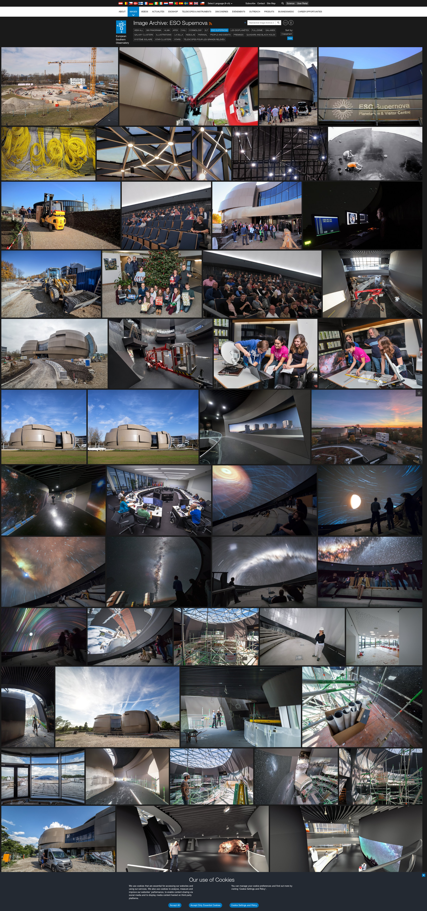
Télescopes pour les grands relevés (204, 39)
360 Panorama (153, 30)
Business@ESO (286, 11)
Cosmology (195, 30)
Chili (183, 30)
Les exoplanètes (240, 30)
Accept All (175, 905)
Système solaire (143, 39)
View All (138, 30)
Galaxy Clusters (143, 35)
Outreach (254, 11)
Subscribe (250, 3)
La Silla (178, 35)
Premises (239, 35)
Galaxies (270, 30)
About (122, 11)
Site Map (271, 3)
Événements (238, 11)
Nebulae (190, 35)
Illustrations (163, 35)
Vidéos (144, 11)
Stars (177, 39)
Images (133, 11)
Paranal (202, 35)
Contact (261, 3)
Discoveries (221, 11)
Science (290, 3)
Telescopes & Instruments (196, 11)
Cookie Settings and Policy (244, 905)
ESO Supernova (219, 30)
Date (290, 38)
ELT (206, 30)
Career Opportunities (310, 11)
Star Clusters (163, 39)
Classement (287, 34)
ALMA (167, 30)
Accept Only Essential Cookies (205, 905)
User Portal (302, 3)
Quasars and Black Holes (261, 35)
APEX (175, 30)
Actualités (158, 11)
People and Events (220, 35)
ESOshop (173, 11)
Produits (269, 11)
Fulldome (257, 30)
